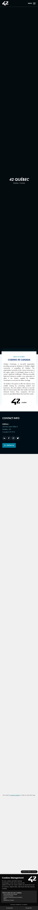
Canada (22, 183)
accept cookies (15, 795)
